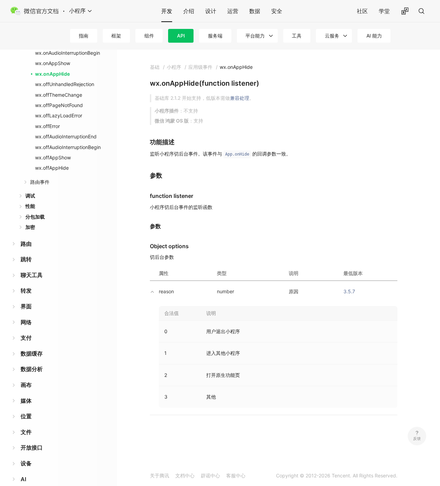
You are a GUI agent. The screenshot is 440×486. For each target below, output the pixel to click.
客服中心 (235, 475)
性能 (30, 206)
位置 (26, 416)
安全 (276, 11)
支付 (26, 337)
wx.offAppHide (52, 168)
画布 (26, 384)
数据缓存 (32, 353)
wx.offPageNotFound (59, 105)
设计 (210, 11)
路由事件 (40, 182)
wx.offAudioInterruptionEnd (66, 136)
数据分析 (32, 369)
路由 (26, 243)
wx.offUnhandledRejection (64, 84)
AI (23, 479)
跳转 (26, 259)
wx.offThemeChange (58, 95)
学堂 (384, 11)
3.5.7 (349, 291)
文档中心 (185, 475)
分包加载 (35, 217)
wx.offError (47, 126)
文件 (26, 432)
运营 (232, 11)
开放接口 (32, 447)
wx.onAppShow (52, 63)
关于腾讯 (159, 475)
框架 (116, 36)
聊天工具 (32, 275)
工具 (296, 36)
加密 (30, 227)
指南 (83, 36)
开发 (166, 11)
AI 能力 (374, 36)
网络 (26, 322)
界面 (26, 306)
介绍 (188, 11)
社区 (362, 11)
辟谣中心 (210, 475)
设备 (26, 463)
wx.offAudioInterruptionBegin (68, 147)
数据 (254, 11)
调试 (30, 196)
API (181, 36)
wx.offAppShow (53, 157)
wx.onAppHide (52, 74)
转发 (26, 290)
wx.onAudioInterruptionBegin (67, 53)
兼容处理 (239, 98)
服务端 (215, 36)
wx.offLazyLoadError (58, 115)
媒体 (26, 400)
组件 (149, 36)
